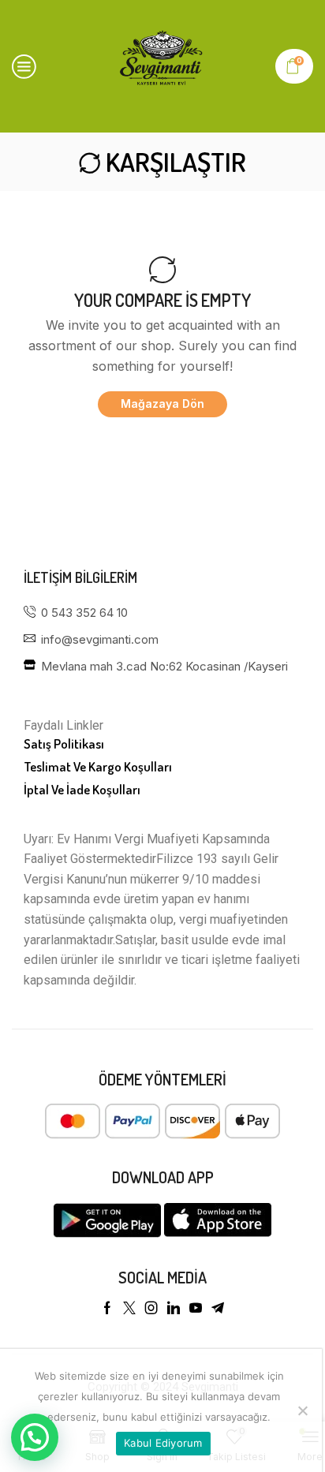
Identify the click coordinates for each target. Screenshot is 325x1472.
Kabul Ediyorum (163, 1443)
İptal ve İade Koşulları (82, 789)
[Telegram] (217, 1308)
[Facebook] (107, 1308)
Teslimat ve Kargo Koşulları (98, 766)
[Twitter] (129, 1308)
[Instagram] (151, 1308)
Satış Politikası (64, 743)
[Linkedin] (173, 1308)
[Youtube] (195, 1308)
